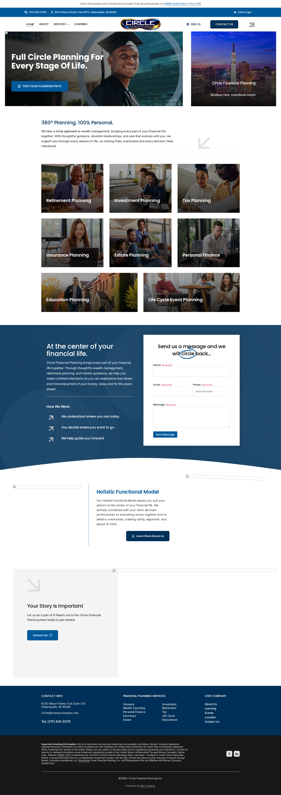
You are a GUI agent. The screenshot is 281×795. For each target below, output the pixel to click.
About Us (211, 704)
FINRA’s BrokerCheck (176, 3)
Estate (127, 719)
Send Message (165, 434)
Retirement (169, 708)
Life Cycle (168, 715)
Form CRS (195, 3)
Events (209, 713)
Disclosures (84, 760)
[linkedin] (237, 754)
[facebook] (229, 754)
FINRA (61, 755)
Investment (169, 704)
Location (210, 717)
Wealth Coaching (134, 708)
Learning (210, 708)
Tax (164, 712)
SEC (126, 757)
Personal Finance (134, 712)
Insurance (129, 715)
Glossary (129, 704)
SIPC (68, 755)
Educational (169, 719)
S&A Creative (147, 785)
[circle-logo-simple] (140, 20)
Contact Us (212, 721)
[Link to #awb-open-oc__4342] (252, 24)
